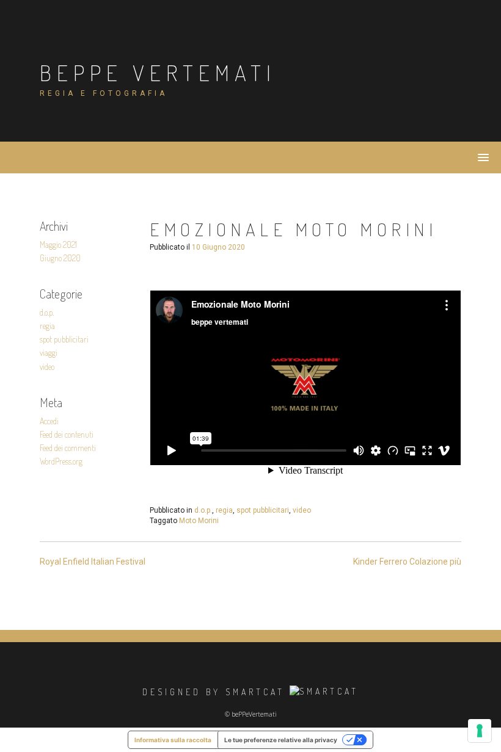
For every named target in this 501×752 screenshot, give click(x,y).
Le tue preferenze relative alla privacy (280, 739)
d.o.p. (47, 312)
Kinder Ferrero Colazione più (407, 561)
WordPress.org (61, 461)
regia (47, 325)
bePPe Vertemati (158, 73)
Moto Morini (199, 520)
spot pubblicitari (64, 339)
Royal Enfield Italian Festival (92, 561)
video (47, 366)
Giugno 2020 (60, 258)
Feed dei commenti (68, 448)
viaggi (48, 352)
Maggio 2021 (58, 244)
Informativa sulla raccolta (172, 739)
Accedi (49, 421)
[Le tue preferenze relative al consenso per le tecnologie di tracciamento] (479, 730)
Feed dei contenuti (66, 434)
